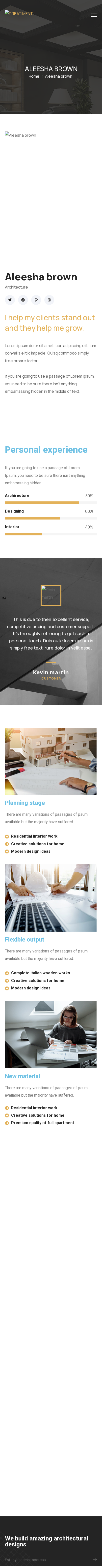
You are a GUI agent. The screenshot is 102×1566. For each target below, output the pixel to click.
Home (34, 76)
